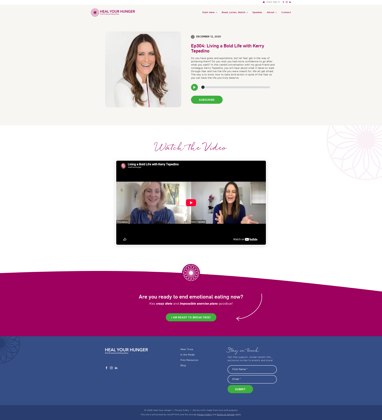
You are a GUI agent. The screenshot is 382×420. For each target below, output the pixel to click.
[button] (224, 178)
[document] (191, 210)
